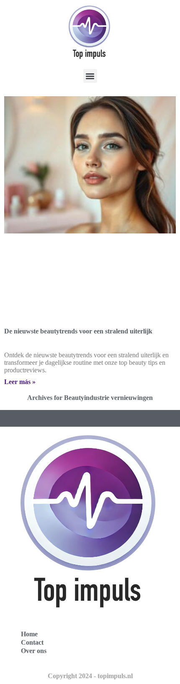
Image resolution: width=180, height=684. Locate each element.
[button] (90, 76)
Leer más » (20, 381)
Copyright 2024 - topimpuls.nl (90, 675)
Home (29, 634)
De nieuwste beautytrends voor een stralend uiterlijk (78, 331)
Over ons (33, 650)
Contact (32, 642)
